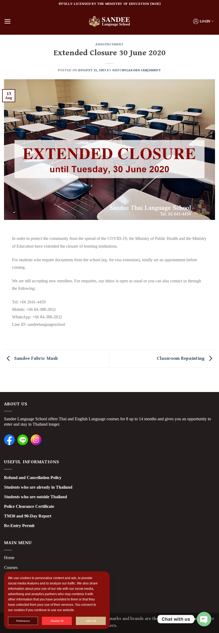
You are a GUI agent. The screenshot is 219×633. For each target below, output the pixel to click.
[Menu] (7, 21)
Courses (11, 567)
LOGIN (205, 21)
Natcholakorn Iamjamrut (136, 70)
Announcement (109, 44)
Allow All (91, 620)
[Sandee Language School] (109, 21)
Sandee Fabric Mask (35, 358)
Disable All (57, 620)
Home (9, 557)
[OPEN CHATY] (204, 619)
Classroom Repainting (181, 358)
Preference (23, 620)
